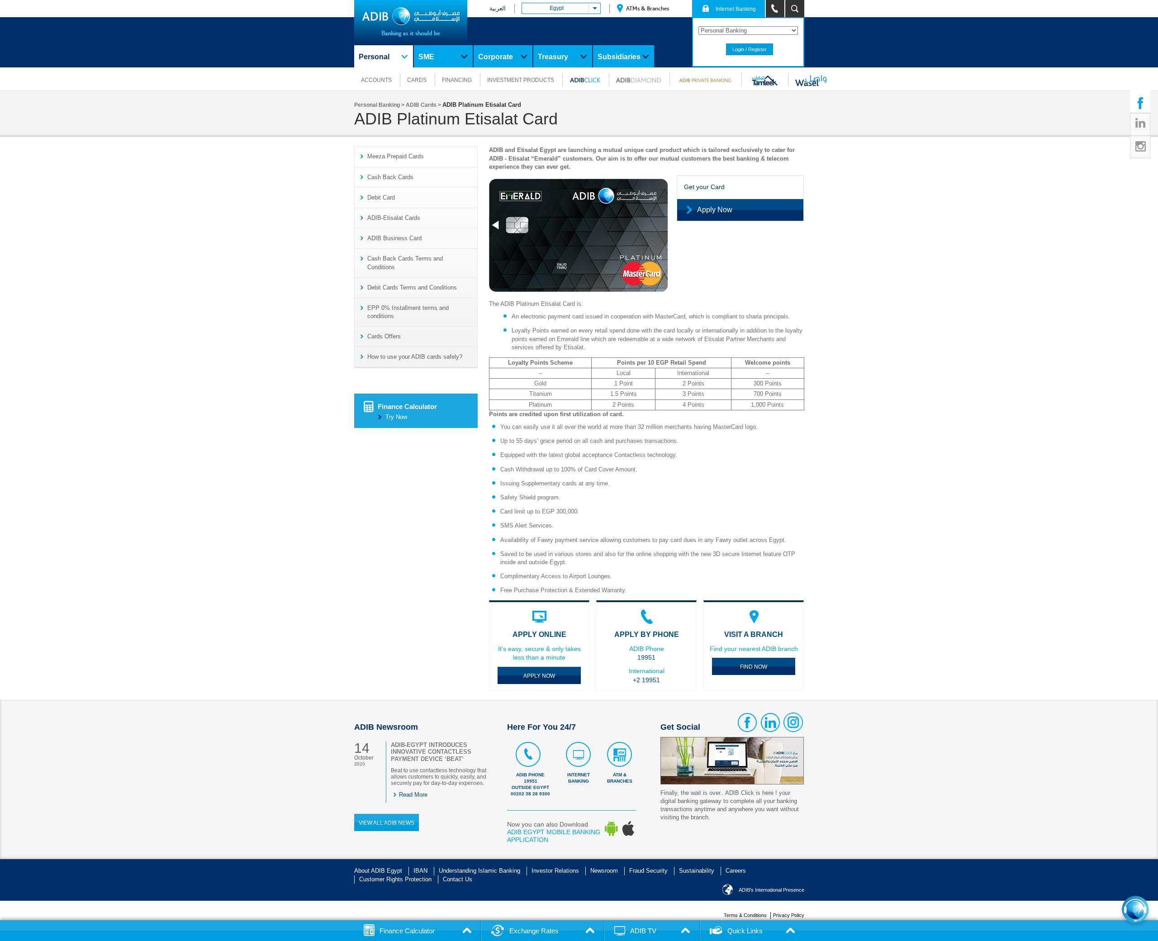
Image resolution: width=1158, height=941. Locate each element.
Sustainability (696, 870)
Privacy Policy (788, 915)
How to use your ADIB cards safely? (414, 356)
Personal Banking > (380, 105)
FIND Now (753, 667)
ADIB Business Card (394, 238)
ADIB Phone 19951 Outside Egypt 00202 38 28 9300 (530, 784)
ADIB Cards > (424, 105)
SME (426, 57)
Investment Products (520, 80)
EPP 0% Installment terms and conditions (408, 311)
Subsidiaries (619, 57)
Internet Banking (578, 778)
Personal (374, 57)
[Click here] (1135, 909)
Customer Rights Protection (395, 879)
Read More (413, 794)
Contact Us (457, 879)
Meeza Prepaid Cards (395, 156)
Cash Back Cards (390, 177)
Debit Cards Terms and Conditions (412, 287)
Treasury (553, 57)
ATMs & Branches (647, 8)
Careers (736, 870)
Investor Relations (555, 870)
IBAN (420, 870)
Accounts (376, 80)
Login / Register (749, 49)
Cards (417, 80)
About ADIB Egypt (378, 870)
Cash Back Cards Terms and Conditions (405, 262)
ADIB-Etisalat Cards (393, 217)
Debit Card (381, 197)
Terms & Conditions (745, 915)
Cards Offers (384, 336)
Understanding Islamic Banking (479, 870)
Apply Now (714, 210)
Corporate (495, 57)
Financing (457, 80)
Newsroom (604, 870)
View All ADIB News (386, 823)
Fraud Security (648, 870)
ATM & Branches (619, 778)
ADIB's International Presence (771, 890)
